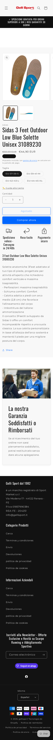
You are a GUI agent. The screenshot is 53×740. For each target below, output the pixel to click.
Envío (9, 547)
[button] (6, 8)
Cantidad (7, 194)
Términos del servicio (40, 728)
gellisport (23, 719)
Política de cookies (17, 568)
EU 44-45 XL (36, 181)
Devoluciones (14, 554)
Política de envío (21, 732)
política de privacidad (18, 561)
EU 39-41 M (35, 174)
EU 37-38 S (14, 174)
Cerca (9, 533)
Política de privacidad (16, 728)
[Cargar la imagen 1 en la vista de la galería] (10, 113)
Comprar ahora (26, 220)
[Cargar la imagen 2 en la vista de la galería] (26, 113)
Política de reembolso (31, 723)
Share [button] (9, 350)
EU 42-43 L (14, 181)
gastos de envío (30, 160)
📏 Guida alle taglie (13, 188)
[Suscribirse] (43, 654)
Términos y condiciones (19, 540)
